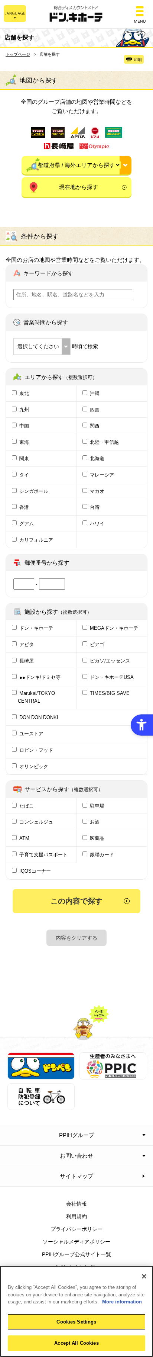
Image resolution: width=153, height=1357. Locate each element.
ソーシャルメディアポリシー (76, 1242)
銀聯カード (102, 854)
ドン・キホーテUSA (112, 677)
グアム (26, 523)
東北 (24, 393)
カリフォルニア (36, 540)
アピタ (26, 644)
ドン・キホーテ (36, 628)
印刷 (138, 59)
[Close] (144, 1276)
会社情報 (76, 1204)
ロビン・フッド (36, 750)
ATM (24, 838)
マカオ (97, 491)
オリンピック (33, 766)
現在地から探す (78, 187)
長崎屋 (26, 661)
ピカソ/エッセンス (110, 661)
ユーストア (31, 734)
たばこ (26, 806)
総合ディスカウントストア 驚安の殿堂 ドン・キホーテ (76, 14)
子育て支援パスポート (43, 854)
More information (122, 1302)
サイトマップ (76, 1176)
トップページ (18, 54)
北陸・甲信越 (104, 442)
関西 (95, 426)
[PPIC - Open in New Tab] (112, 1075)
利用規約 (76, 1216)
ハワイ (97, 523)
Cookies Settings (76, 1322)
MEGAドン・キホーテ (114, 628)
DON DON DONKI (38, 717)
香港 (24, 507)
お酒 (95, 822)
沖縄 (95, 393)
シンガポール (33, 491)
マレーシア (102, 475)
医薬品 (97, 838)
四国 (95, 410)
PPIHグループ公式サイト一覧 (76, 1254)
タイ (24, 475)
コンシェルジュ (36, 822)
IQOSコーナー (35, 871)
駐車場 (97, 806)
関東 (24, 458)
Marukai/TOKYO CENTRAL (36, 697)
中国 (24, 426)
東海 (24, 442)
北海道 (97, 458)
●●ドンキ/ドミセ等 (40, 677)
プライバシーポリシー (76, 1229)
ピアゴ (97, 644)
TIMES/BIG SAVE (110, 693)
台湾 (95, 507)
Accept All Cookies (76, 1343)
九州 (24, 410)
